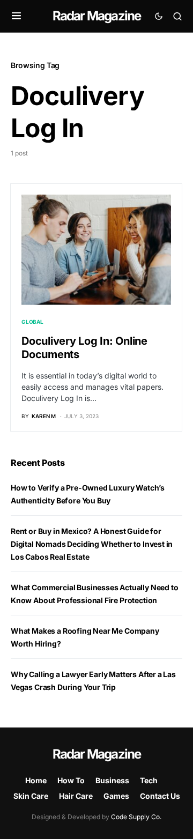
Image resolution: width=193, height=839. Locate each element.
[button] (16, 16)
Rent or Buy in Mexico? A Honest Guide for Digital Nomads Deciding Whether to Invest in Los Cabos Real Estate (92, 543)
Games (116, 795)
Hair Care (76, 795)
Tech (149, 780)
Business (112, 780)
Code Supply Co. (136, 817)
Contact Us (160, 795)
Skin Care (30, 795)
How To (71, 780)
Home (36, 780)
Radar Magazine (97, 16)
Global (32, 321)
